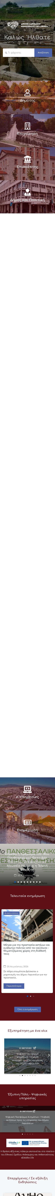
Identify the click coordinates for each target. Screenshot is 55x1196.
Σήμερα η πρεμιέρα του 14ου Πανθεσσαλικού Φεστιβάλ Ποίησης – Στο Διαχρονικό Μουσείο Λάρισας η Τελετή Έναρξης (27, 861)
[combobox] (18, 52)
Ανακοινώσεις (11, 913)
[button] (15, 882)
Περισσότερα (13, 986)
